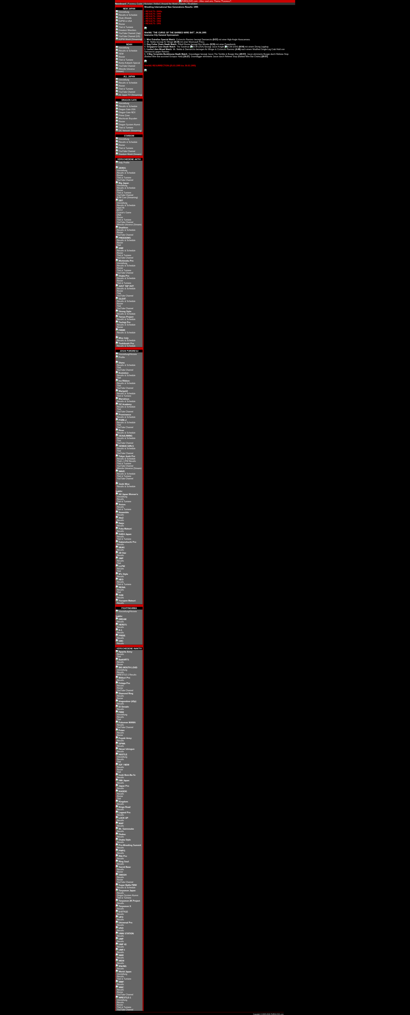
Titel (119, 245)
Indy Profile (124, 162)
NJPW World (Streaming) (130, 39)
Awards (182, 4)
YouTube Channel (127, 66)
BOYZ (120, 210)
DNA (119, 215)
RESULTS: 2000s (154, 11)
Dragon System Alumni (129, 124)
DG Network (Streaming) (130, 130)
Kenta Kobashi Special (129, 63)
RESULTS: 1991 (153, 23)
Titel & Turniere (126, 27)
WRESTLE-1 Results (126, 675)
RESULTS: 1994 (153, 16)
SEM (121, 54)
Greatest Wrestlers (127, 30)
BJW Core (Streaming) (127, 197)
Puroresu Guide (135, 4)
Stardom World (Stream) (130, 154)
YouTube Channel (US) (129, 36)
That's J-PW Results (126, 461)
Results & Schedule (128, 15)
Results (120, 499)
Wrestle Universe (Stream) (129, 224)
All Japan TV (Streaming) (130, 95)
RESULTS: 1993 (153, 18)
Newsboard (120, 4)
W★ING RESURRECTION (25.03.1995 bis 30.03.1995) (170, 65)
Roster (122, 24)
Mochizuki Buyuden (128, 118)
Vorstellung (124, 12)
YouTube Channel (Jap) (129, 33)
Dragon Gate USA (127, 109)
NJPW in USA (125, 21)
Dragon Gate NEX (127, 112)
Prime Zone (124, 115)
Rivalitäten (192, 4)
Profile (122, 357)
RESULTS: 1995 (153, 14)
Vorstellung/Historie (128, 354)
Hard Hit (120, 208)
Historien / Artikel (152, 4)
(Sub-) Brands (125, 18)
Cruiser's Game (124, 212)
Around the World (169, 4)
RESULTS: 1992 (153, 21)
